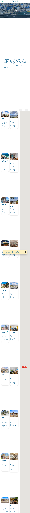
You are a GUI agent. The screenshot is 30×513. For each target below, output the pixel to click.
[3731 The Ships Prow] (5, 200)
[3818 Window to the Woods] (5, 413)
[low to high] (7, 110)
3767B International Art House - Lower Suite (13, 162)
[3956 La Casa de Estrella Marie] (14, 456)
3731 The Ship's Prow (4, 205)
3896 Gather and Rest (12, 291)
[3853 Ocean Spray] (5, 370)
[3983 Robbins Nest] (5, 500)
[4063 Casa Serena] (14, 500)
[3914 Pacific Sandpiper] (5, 114)
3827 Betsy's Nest (13, 248)
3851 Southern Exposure (4, 332)
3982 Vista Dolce (12, 419)
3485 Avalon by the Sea (4, 290)
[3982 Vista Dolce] (14, 413)
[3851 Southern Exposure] (5, 327)
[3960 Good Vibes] (14, 328)
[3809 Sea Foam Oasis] (5, 456)
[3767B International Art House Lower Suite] (14, 156)
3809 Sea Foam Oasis (4, 461)
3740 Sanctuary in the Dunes (4, 162)
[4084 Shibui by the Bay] (5, 243)
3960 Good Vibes (12, 333)
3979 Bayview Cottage (12, 376)
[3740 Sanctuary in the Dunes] (5, 156)
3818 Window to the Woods (4, 418)
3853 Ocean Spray (3, 375)
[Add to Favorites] (8, 118)
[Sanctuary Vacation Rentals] (5, 1)
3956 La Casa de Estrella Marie (13, 462)
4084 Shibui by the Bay (4, 248)
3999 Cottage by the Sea (12, 205)
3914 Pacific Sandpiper (4, 119)
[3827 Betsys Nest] (14, 243)
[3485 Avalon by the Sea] (5, 285)
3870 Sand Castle (12, 119)
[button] (27, 368)
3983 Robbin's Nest (4, 504)
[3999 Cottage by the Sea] (14, 200)
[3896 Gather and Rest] (14, 285)
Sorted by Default (4, 110)
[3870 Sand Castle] (14, 114)
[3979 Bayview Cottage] (14, 370)
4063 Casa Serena (12, 505)
